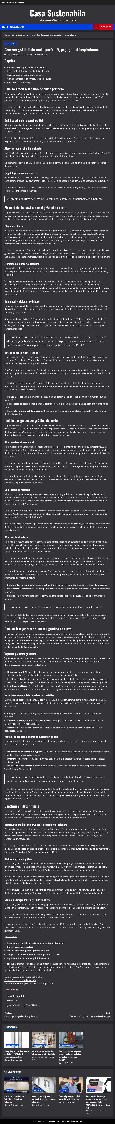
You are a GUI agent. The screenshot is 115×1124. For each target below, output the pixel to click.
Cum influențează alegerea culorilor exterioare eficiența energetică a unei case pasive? (70, 1055)
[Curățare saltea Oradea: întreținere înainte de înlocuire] (16, 1085)
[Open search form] (91, 27)
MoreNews (65, 1121)
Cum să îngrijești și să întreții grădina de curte (29, 78)
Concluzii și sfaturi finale (18, 82)
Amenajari (37, 1090)
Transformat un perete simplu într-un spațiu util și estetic (44, 1052)
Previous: (21, 1015)
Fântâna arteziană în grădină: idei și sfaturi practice (28, 983)
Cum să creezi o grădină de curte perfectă (27, 67)
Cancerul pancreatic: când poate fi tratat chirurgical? (70, 1098)
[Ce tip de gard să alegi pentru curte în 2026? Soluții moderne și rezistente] (16, 1040)
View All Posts (32, 1005)
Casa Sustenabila (57, 13)
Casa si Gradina (11, 44)
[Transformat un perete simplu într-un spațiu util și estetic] (44, 1040)
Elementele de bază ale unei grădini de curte (28, 71)
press (8, 1060)
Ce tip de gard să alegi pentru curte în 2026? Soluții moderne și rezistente (16, 1054)
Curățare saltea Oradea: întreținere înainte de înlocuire (14, 1099)
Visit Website (14, 1005)
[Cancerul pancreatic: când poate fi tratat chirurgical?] (71, 1085)
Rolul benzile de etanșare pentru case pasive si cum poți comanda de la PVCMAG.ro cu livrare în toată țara (98, 1102)
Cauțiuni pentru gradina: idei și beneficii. (23, 977)
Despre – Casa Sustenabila (13, 26)
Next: (90, 1015)
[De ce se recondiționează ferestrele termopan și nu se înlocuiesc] (44, 1085)
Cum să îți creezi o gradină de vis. (20, 980)
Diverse (9, 1090)
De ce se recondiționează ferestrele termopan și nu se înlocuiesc (43, 1099)
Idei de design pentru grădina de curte (25, 75)
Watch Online (105, 26)
